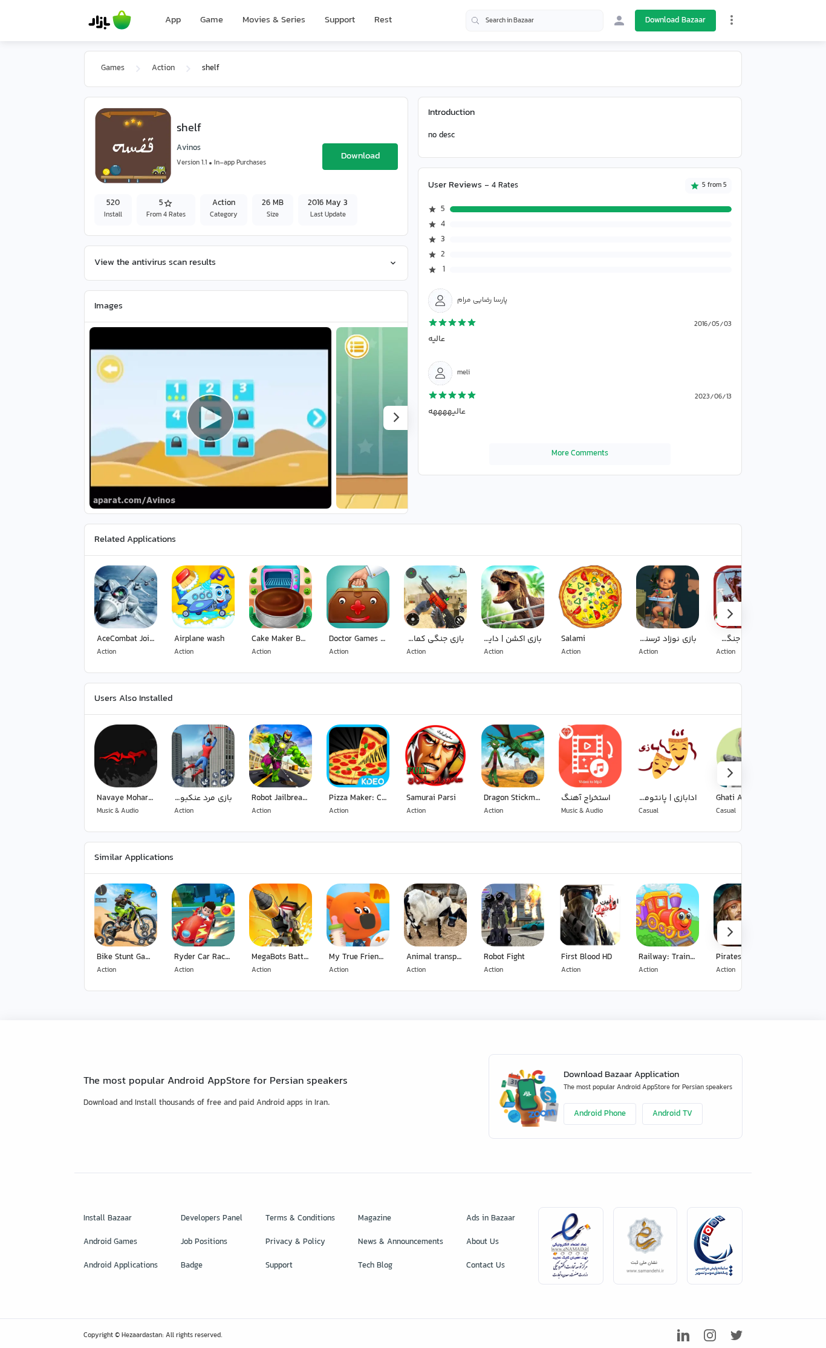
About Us (482, 1242)
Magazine (374, 1218)
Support (340, 20)
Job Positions (204, 1242)
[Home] (109, 20)
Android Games (110, 1242)
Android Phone (600, 1114)
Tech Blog (375, 1265)
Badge (192, 1265)
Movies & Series (273, 20)
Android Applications (120, 1265)
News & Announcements (400, 1242)
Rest (383, 20)
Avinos (189, 148)
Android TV (672, 1114)
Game (211, 20)
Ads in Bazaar (490, 1218)
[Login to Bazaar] (619, 20)
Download (360, 156)
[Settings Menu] (732, 20)
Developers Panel (211, 1218)
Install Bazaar (107, 1218)
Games (113, 68)
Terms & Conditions (300, 1218)
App (173, 20)
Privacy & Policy (295, 1242)
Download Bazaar (675, 20)
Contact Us (485, 1265)
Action (163, 68)
